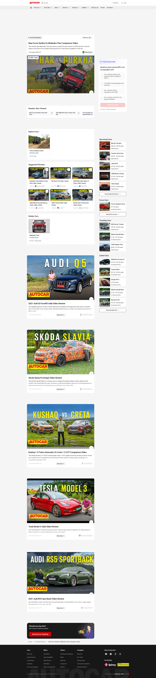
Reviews (65, 7)
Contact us (63, 663)
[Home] (31, 7)
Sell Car (62, 667)
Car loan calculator (32, 667)
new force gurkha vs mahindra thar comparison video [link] (64, 641)
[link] (104, 145)
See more (60, 315)
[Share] (91, 92)
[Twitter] (120, 654)
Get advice (110, 7)
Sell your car (94, 7)
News (56, 7)
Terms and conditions (83, 663)
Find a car (36, 7)
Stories (103, 7)
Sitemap (62, 660)
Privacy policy (81, 660)
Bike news (47, 663)
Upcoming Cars (31, 657)
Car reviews (30, 660)
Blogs (62, 657)
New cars (29, 654)
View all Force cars (111, 214)
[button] (60, 74)
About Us (79, 654)
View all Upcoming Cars (112, 194)
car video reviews (40, 641)
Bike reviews (47, 660)
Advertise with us (82, 667)
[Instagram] (110, 654)
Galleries (84, 7)
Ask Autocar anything (66, 654)
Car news (29, 663)
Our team (80, 657)
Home (30, 641)
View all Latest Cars (111, 310)
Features (74, 7)
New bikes (47, 654)
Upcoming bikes (48, 657)
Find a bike (47, 7)
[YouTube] (106, 654)
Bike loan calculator (49, 667)
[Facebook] (115, 654)
